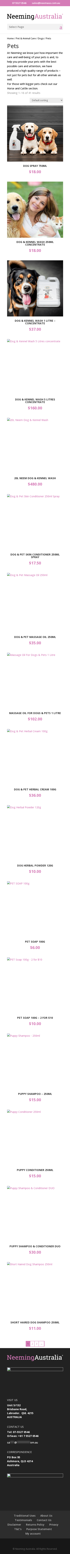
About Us (46, 1515)
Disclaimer (14, 1524)
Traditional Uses (24, 1515)
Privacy (53, 1524)
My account (33, 1533)
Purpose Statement (39, 1529)
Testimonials (23, 1520)
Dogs (41, 38)
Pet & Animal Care (26, 38)
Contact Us (44, 1520)
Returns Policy (35, 1524)
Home (10, 38)
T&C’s (17, 1529)
